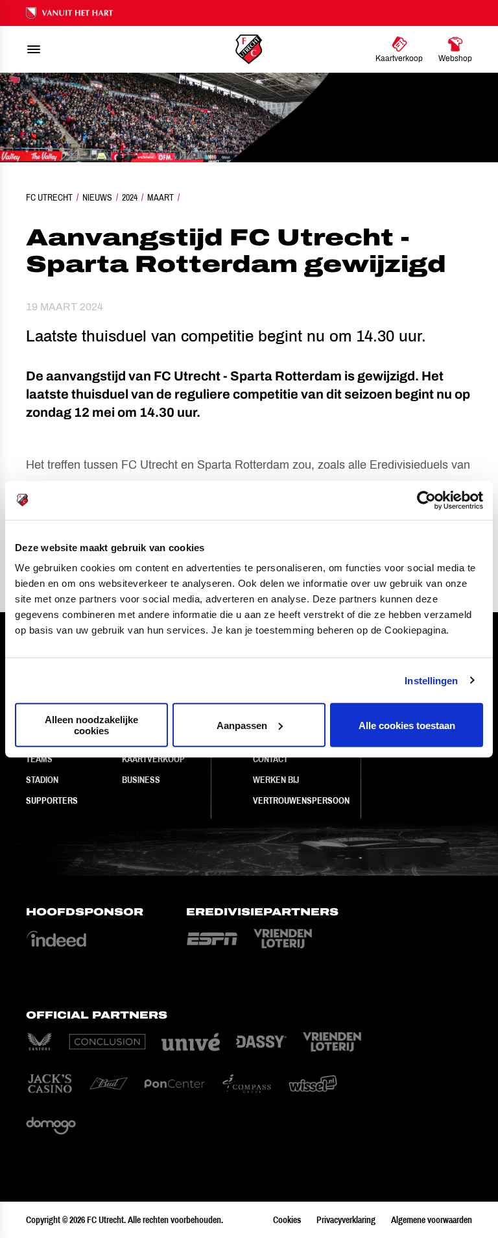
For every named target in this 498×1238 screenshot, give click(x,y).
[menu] (34, 49)
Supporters (52, 800)
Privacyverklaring (345, 1220)
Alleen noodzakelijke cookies (91, 725)
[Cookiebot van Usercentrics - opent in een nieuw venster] (426, 500)
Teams (39, 759)
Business (141, 780)
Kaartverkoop (153, 759)
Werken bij (276, 780)
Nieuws (97, 197)
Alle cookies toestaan (407, 724)
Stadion (42, 780)
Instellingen (431, 680)
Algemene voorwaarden (431, 1220)
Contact (270, 759)
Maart (160, 197)
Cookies (287, 1220)
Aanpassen (242, 724)
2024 (129, 197)
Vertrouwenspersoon (301, 800)
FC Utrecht (49, 197)
